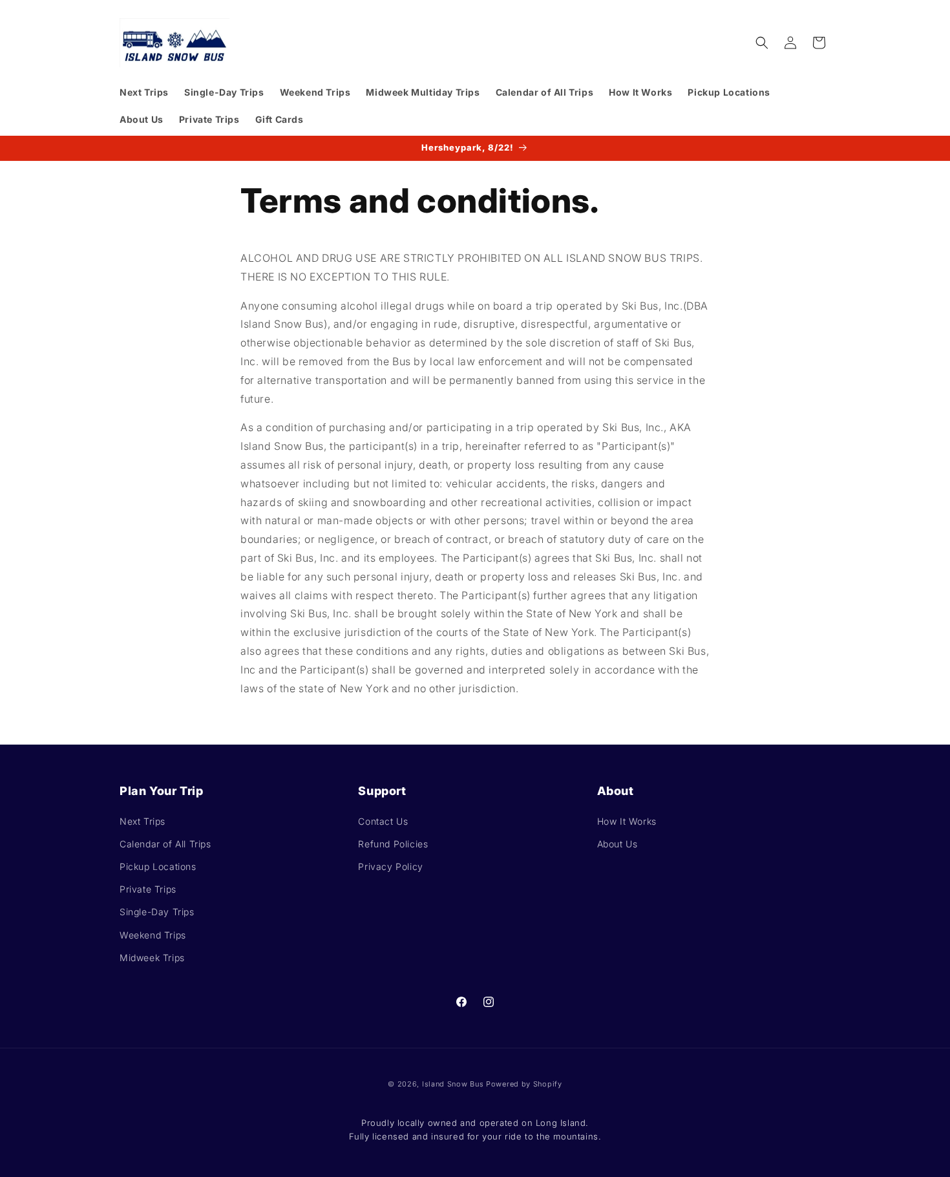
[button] (762, 42)
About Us (617, 843)
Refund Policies (393, 843)
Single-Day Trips (157, 911)
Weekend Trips (153, 934)
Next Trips (142, 821)
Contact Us (383, 821)
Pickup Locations (158, 866)
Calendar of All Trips (165, 843)
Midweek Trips (152, 957)
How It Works (627, 821)
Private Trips (148, 889)
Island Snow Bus (453, 1083)
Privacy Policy (390, 866)
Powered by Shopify (524, 1083)
